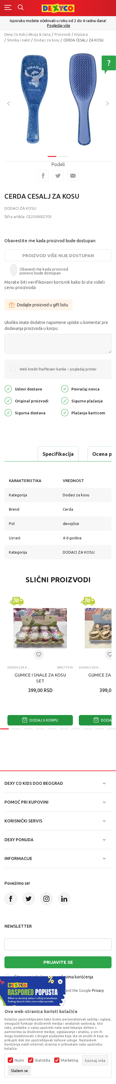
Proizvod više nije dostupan (58, 255)
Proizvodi (62, 34)
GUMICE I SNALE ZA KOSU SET (40, 677)
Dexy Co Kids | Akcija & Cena (27, 34)
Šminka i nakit (18, 40)
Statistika (42, 1060)
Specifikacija (58, 454)
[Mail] (73, 175)
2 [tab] (63, 156)
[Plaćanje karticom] (64, 412)
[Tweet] (58, 175)
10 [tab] (111, 728)
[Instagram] (46, 899)
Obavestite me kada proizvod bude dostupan (49, 240)
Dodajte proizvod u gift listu (42, 304)
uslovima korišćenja (75, 977)
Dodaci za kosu (46, 40)
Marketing (69, 1060)
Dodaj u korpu (43, 720)
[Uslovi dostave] (8, 388)
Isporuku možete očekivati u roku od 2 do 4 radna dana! (58, 20)
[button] (39, 654)
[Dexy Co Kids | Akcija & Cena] (58, 7)
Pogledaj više (58, 25)
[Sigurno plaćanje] (64, 400)
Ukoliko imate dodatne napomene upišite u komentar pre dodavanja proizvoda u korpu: (56, 325)
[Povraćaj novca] (64, 388)
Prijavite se (58, 962)
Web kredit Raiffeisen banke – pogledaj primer (58, 369)
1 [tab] (52, 156)
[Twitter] (29, 899)
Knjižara (81, 34)
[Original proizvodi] (8, 400)
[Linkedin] (64, 899)
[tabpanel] (58, 99)
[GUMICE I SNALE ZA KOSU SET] (40, 628)
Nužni (19, 1060)
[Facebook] (43, 175)
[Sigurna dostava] (8, 412)
